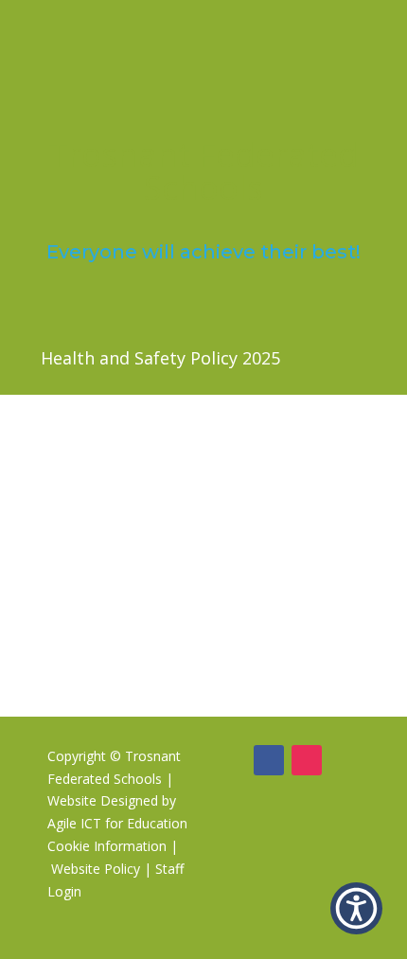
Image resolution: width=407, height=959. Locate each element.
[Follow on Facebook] (269, 760)
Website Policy (95, 869)
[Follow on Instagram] (307, 760)
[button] (356, 908)
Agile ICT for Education (117, 823)
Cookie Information (107, 846)
